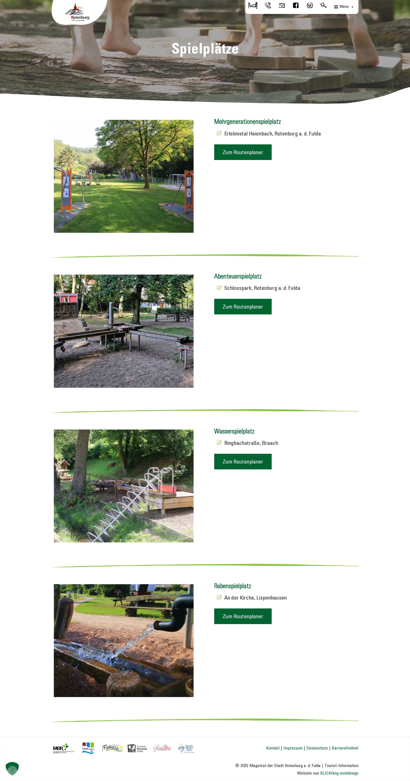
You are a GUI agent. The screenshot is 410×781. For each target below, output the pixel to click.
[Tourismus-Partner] (124, 747)
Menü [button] (344, 7)
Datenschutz (317, 748)
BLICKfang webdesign (339, 773)
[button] (12, 768)
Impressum (293, 748)
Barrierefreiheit (345, 748)
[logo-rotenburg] (79, 14)
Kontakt (273, 748)
